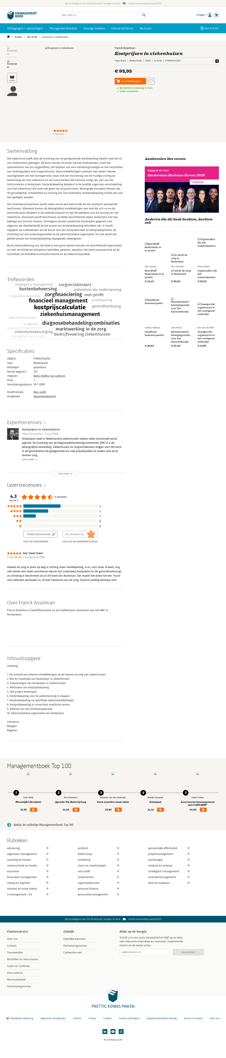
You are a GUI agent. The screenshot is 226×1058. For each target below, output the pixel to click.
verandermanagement (162, 877)
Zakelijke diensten (74, 938)
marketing (84, 859)
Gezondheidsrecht (45, 396)
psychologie (155, 859)
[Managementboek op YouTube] (113, 1031)
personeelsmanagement (93, 894)
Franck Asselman (125, 48)
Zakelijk (68, 931)
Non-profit (32, 37)
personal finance (88, 888)
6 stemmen (58, 134)
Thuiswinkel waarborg (21, 1018)
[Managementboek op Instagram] (121, 1031)
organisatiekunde (88, 882)
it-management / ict (19, 894)
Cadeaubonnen (72, 952)
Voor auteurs (15, 972)
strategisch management (163, 871)
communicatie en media (22, 865)
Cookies (107, 1018)
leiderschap (85, 854)
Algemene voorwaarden (53, 1018)
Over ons (12, 938)
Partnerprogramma (19, 986)
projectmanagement (160, 854)
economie (13, 871)
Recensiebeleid (16, 979)
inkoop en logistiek (18, 882)
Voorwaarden (15, 952)
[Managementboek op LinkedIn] (104, 1031)
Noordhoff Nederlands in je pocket (154, 274)
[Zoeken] (144, 15)
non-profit (84, 871)
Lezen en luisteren (18, 966)
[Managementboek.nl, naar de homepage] (22, 18)
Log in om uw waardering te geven (80, 541)
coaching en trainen (19, 859)
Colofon (77, 1018)
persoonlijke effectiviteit (162, 848)
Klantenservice (17, 931)
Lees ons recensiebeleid (35, 541)
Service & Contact (193, 1018)
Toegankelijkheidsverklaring (162, 1018)
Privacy (92, 1018)
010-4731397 (212, 28)
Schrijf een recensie (39, 534)
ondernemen (86, 877)
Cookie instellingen (129, 1018)
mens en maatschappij (92, 865)
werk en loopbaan (159, 882)
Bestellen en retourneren (22, 959)
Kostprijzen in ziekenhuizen (55, 37)
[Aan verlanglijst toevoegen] (151, 81)
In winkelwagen (131, 81)
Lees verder (28, 459)
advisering (13, 848)
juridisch (83, 848)
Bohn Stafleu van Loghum (49, 375)
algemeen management (22, 854)
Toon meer (64, 473)
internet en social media (22, 888)
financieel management (22, 877)
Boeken (18, 37)
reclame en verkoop (160, 865)
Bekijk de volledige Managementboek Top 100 (43, 825)
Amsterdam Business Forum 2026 (176, 175)
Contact (11, 945)
